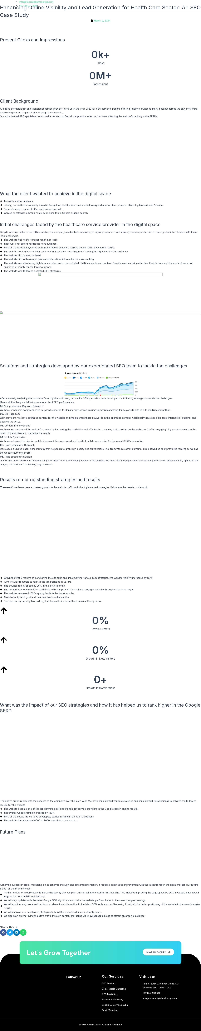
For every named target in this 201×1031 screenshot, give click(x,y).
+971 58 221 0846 (28, 5)
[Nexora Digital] (25, 16)
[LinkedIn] (187, 6)
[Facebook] (177, 6)
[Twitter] (182, 6)
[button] (136, 17)
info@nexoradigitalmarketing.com (36, 1)
